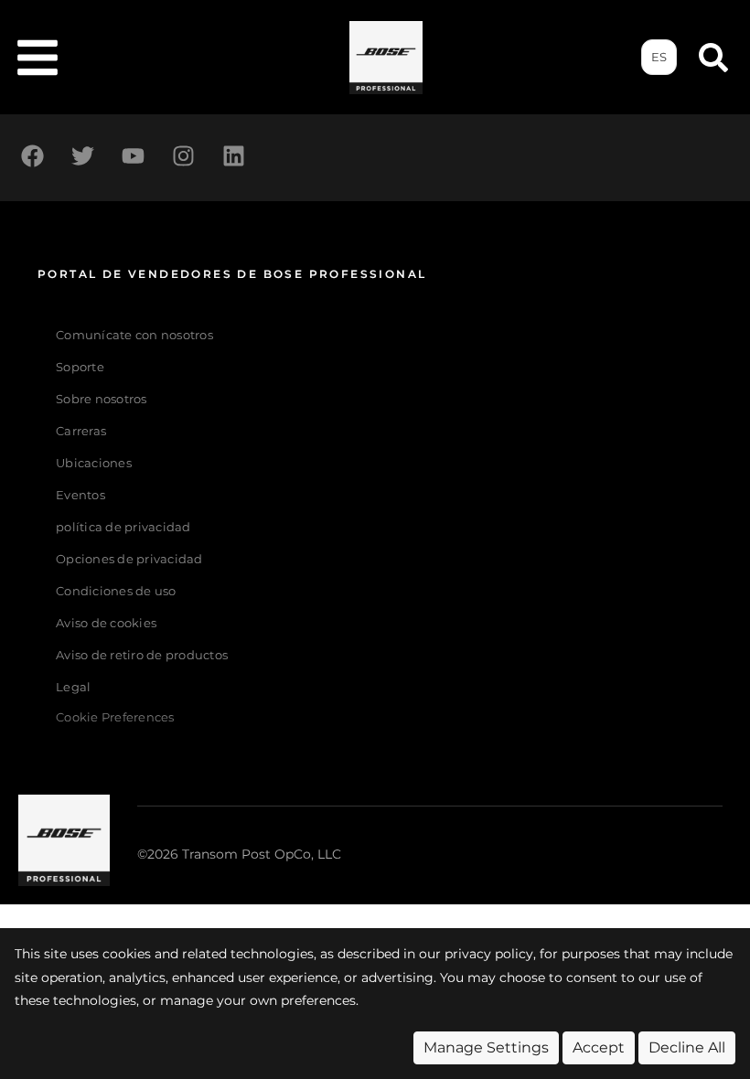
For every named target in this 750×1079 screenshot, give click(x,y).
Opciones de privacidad (129, 559)
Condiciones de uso (116, 591)
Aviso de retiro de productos (142, 655)
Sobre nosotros (101, 399)
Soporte (80, 367)
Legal (73, 687)
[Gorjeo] (82, 155)
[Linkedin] (233, 155)
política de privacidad (123, 527)
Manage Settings (486, 1047)
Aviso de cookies (106, 623)
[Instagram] (183, 155)
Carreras (81, 431)
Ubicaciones (94, 463)
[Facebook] (32, 155)
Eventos (80, 495)
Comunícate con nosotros (134, 335)
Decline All (686, 1047)
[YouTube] (132, 155)
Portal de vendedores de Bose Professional (232, 274)
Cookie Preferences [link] (115, 718)
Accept (599, 1047)
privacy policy (489, 953)
